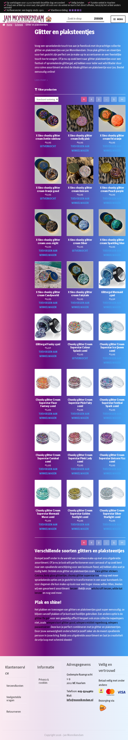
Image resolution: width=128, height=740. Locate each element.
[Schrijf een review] (75, 10)
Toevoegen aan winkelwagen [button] (80, 148)
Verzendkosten (14, 685)
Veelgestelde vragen (13, 699)
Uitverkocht (48, 146)
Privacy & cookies (44, 681)
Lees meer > (41, 80)
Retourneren (13, 711)
